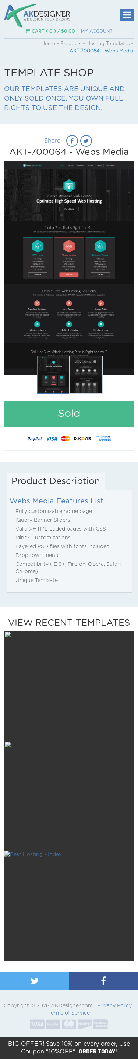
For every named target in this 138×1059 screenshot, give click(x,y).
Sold (69, 260)
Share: (53, 141)
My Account (97, 31)
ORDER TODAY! (98, 1051)
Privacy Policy (114, 1005)
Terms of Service (69, 1013)
